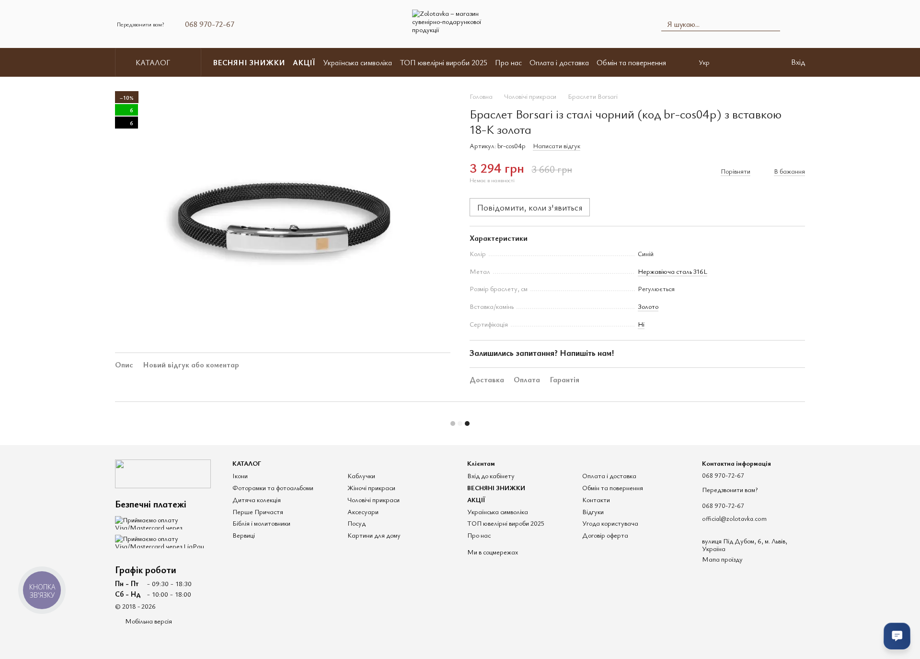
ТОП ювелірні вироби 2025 (443, 62)
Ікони (240, 475)
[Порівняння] (738, 62)
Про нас (508, 62)
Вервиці (243, 535)
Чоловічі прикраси (373, 499)
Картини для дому (374, 535)
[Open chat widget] (897, 636)
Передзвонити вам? (140, 24)
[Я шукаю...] (772, 24)
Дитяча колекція (256, 499)
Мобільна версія (148, 620)
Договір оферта (605, 535)
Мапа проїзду (722, 559)
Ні (641, 324)
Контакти (596, 499)
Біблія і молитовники (261, 523)
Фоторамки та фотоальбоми (272, 487)
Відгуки (593, 511)
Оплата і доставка (559, 62)
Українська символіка (357, 62)
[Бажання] (763, 62)
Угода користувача (610, 523)
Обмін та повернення (631, 62)
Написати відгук (556, 145)
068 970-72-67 (209, 24)
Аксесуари (363, 511)
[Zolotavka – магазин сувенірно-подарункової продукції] (163, 472)
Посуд (356, 523)
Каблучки (361, 475)
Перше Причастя (257, 511)
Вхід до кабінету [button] (491, 475)
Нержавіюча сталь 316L (672, 271)
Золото (648, 306)
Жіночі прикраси (371, 487)
